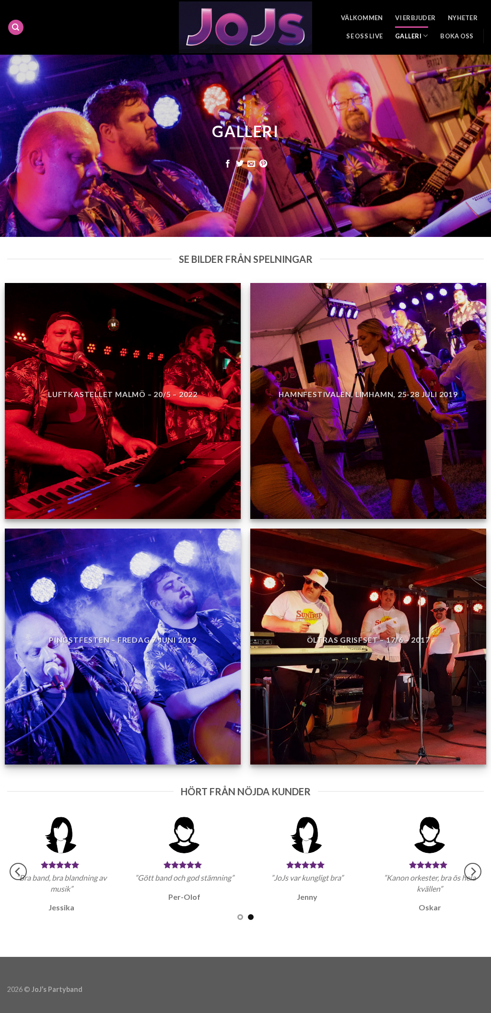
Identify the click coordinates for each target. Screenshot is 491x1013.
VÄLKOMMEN (362, 18)
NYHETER (463, 18)
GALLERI (408, 36)
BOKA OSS (456, 36)
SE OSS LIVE (364, 36)
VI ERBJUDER (415, 18)
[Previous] (18, 871)
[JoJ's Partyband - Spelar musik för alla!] (245, 27)
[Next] (472, 871)
